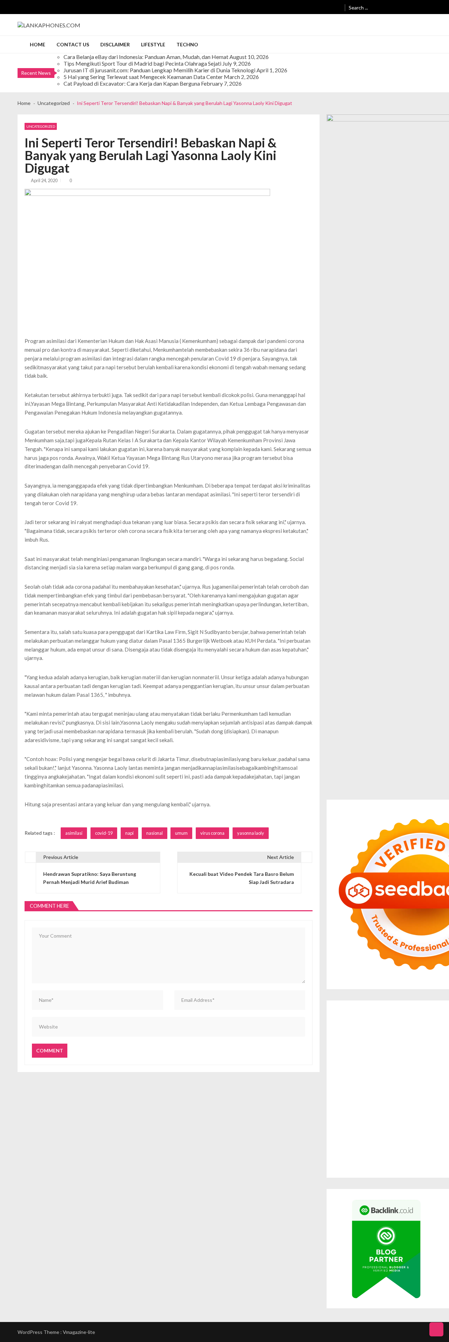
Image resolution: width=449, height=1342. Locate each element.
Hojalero (410, 1052)
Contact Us (72, 44)
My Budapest (382, 1092)
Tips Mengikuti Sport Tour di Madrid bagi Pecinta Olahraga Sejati (142, 63)
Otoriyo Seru (428, 1084)
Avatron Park (408, 1028)
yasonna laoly (250, 833)
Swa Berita (371, 1036)
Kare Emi (388, 1068)
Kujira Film (345, 1068)
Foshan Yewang (381, 1020)
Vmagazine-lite (79, 1332)
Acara (376, 1133)
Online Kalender (424, 1076)
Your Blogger (402, 1125)
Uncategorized (40, 126)
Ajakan (441, 1141)
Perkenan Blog (379, 1157)
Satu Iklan (428, 1125)
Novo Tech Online (380, 1052)
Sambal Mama (377, 1044)
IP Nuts (404, 1084)
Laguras (342, 1060)
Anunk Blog (363, 1011)
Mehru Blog (346, 1036)
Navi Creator (393, 1108)
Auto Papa (381, 1028)
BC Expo (343, 1076)
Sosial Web (375, 1125)
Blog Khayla (415, 1116)
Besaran (399, 1149)
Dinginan (357, 1149)
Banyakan (378, 1149)
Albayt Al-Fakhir (351, 1028)
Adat (409, 1133)
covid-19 (104, 833)
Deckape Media (350, 1092)
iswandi (441, 1108)
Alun (432, 1133)
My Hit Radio (347, 1044)
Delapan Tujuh (420, 1011)
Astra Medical (349, 1084)
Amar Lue (367, 1068)
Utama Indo (405, 1044)
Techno (187, 44)
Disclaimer (115, 44)
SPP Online (418, 1060)
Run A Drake (412, 1092)
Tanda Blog (436, 1157)
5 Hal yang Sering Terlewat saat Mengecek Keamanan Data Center (143, 76)
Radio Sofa (419, 1108)
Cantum (393, 1141)
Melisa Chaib (422, 1036)
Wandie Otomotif (353, 1116)
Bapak (340, 1149)
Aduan (425, 1141)
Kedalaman (421, 1149)
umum (181, 833)
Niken (340, 1108)
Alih (442, 1133)
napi (129, 833)
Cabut (376, 1141)
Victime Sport (380, 1084)
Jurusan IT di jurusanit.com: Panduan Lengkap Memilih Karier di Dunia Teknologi (159, 70)
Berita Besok (348, 1125)
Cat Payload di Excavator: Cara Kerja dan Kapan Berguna (131, 83)
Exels (357, 1060)
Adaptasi (393, 1133)
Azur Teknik (390, 1011)
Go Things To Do (352, 1100)
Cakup (410, 1141)
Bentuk (342, 1141)
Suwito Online (362, 1108)
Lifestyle (153, 44)
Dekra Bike (394, 1076)
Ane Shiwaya (413, 1068)
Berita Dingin (348, 1157)
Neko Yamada (348, 1020)
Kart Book (375, 1060)
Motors (342, 1011)
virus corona (212, 833)
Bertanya (344, 1133)
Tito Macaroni (387, 1100)
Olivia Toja (395, 1036)
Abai (421, 1133)
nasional (154, 833)
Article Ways (367, 1076)
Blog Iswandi (387, 1116)
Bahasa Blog (409, 1157)
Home (37, 44)
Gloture (396, 1060)
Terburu (360, 1141)
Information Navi (422, 1100)
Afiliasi (362, 1133)
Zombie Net (347, 1052)
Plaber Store (413, 1020)
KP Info (428, 1044)
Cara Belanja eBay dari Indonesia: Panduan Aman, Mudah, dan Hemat (145, 56)
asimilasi (73, 833)
